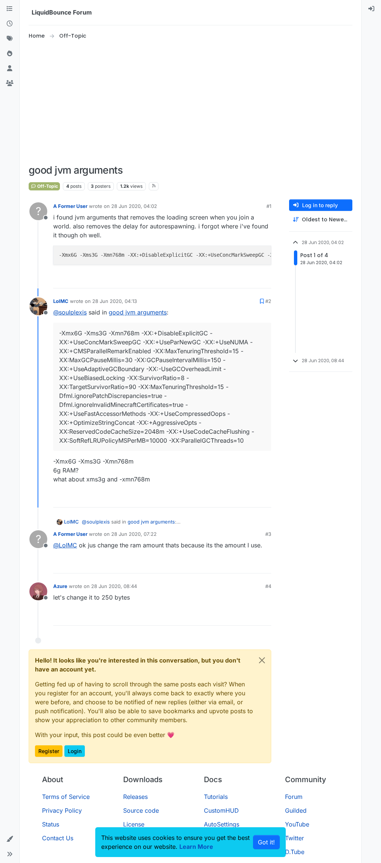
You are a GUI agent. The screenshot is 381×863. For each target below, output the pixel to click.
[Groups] (9, 83)
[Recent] (9, 24)
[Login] (371, 9)
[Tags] (9, 39)
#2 (268, 301)
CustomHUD (221, 810)
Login (74, 751)
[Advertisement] (190, 102)
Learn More (196, 846)
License (133, 824)
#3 (268, 534)
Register (48, 751)
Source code (141, 810)
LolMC (60, 301)
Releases (135, 796)
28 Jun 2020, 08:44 (114, 586)
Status (50, 824)
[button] (9, 839)
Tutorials (216, 796)
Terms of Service (66, 796)
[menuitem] (371, 9)
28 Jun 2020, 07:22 (134, 534)
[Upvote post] (252, 279)
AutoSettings (221, 824)
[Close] (262, 660)
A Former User (70, 206)
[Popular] (9, 54)
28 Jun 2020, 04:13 (114, 301)
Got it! (266, 842)
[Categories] (9, 9)
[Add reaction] (238, 279)
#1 (268, 206)
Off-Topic (47, 186)
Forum (293, 796)
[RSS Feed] (154, 186)
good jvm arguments (138, 312)
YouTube (297, 824)
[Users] (9, 69)
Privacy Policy (62, 810)
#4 (268, 586)
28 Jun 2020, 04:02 (134, 206)
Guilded (296, 810)
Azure (60, 586)
